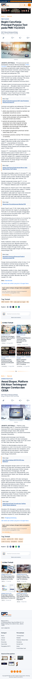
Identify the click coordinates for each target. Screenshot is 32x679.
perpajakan (14, 541)
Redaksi (19, 637)
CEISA (16, 539)
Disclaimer (19, 642)
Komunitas (3, 642)
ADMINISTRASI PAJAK (7, 378)
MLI (28, 301)
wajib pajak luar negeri (19, 301)
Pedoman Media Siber (22, 639)
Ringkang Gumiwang (10, 517)
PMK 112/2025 (5, 19)
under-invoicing (6, 541)
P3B (11, 301)
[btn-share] (20, 38)
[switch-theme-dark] (20, 5)
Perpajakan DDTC (5, 646)
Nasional (9, 16)
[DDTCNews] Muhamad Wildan (9, 32)
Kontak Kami (20, 644)
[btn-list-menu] (29, 5)
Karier (18, 646)
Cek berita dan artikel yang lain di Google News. (15, 283)
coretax (4, 539)
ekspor (21, 539)
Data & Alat (4, 644)
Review (3, 639)
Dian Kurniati (8, 280)
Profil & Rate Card (21, 648)
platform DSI (10, 539)
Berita (2, 16)
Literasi (3, 637)
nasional (20, 541)
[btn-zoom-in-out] (3, 38)
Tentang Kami (20, 635)
